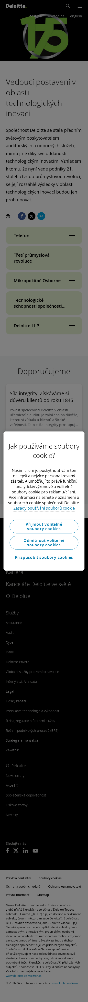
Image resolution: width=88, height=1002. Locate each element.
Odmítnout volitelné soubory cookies (44, 543)
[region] (43, 501)
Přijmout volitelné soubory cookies (44, 526)
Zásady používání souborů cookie (44, 508)
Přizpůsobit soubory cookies (44, 557)
